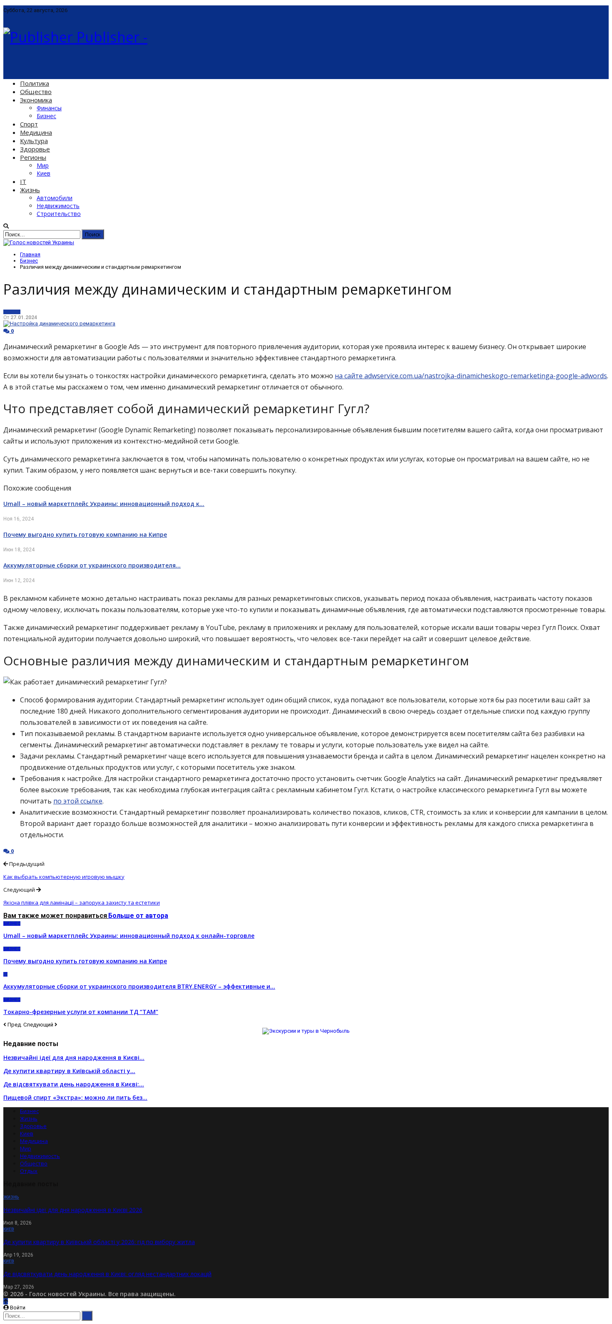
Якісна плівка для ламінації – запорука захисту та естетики (81, 902)
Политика (34, 83)
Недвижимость (58, 206)
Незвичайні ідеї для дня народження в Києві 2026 (72, 1210)
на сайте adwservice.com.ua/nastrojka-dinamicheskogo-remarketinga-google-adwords (471, 375)
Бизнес (46, 116)
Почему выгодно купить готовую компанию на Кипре (85, 534)
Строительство (59, 214)
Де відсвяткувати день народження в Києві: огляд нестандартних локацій (107, 1274)
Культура (34, 140)
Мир (43, 165)
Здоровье (35, 149)
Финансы (49, 108)
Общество (36, 91)
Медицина (36, 132)
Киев (43, 173)
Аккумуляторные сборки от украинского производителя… (92, 565)
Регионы (33, 157)
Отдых (28, 1171)
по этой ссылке (77, 801)
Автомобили (54, 198)
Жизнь (30, 190)
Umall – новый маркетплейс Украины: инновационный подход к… (103, 504)
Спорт (29, 124)
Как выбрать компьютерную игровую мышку (63, 876)
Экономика (36, 100)
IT (23, 181)
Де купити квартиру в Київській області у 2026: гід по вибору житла (99, 1242)
